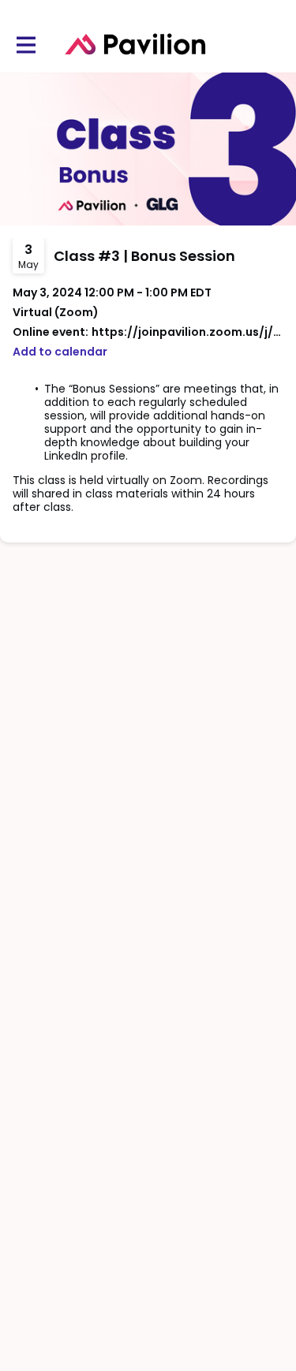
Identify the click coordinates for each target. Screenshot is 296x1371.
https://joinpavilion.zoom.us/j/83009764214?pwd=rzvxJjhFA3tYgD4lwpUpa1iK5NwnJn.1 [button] (187, 332)
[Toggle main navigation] (25, 44)
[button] (60, 352)
